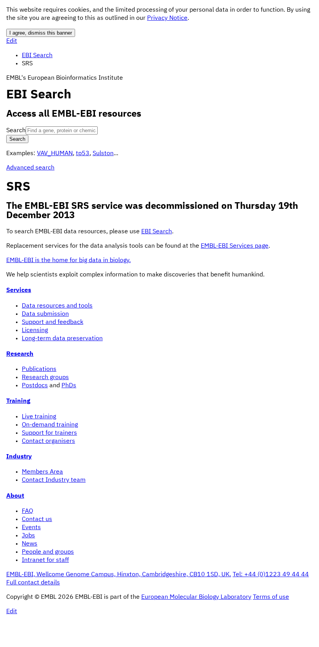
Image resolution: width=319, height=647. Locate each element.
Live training (39, 417)
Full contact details (33, 583)
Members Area (42, 472)
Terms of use (271, 597)
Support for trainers (49, 433)
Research (19, 354)
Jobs (28, 536)
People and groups (48, 552)
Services (18, 290)
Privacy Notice (167, 18)
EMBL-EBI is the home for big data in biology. (68, 260)
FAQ (27, 511)
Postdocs (35, 386)
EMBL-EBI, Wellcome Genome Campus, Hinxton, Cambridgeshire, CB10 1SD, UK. (118, 575)
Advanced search (30, 168)
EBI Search (37, 55)
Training (18, 401)
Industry (19, 457)
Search (16, 131)
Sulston (103, 153)
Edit (11, 41)
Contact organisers (48, 441)
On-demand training (50, 425)
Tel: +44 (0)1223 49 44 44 (271, 575)
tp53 (82, 153)
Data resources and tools (57, 306)
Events (31, 528)
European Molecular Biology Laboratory (196, 597)
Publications (39, 369)
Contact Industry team (54, 480)
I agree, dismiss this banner (40, 33)
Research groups (45, 377)
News (29, 544)
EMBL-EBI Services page (234, 246)
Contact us (37, 519)
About (15, 496)
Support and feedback (52, 322)
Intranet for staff (45, 560)
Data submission (45, 314)
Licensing (35, 330)
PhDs (68, 386)
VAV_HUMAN (55, 153)
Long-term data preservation (62, 339)
